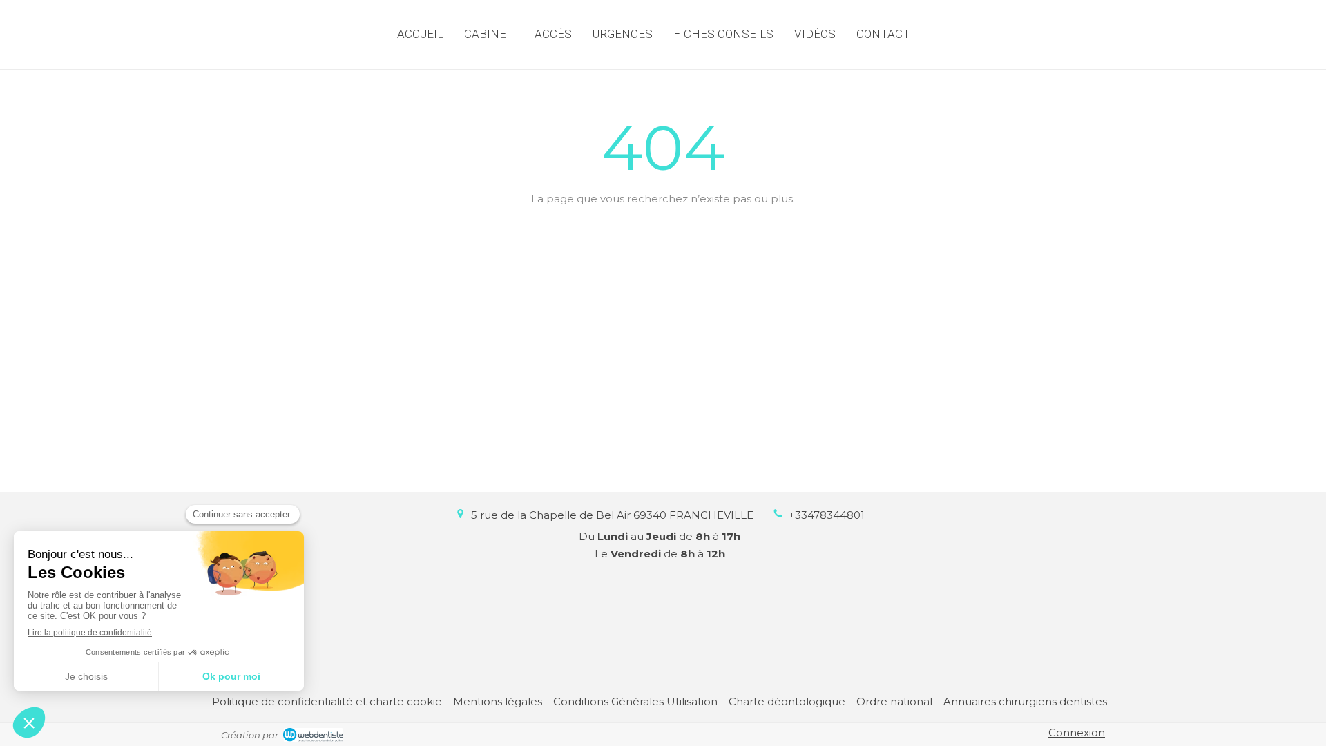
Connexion (1076, 732)
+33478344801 (827, 515)
